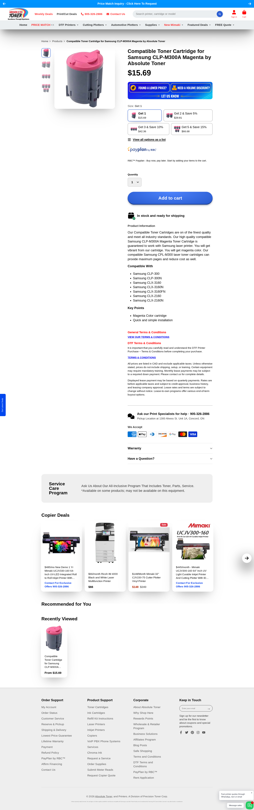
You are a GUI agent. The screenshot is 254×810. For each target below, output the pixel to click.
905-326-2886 (93, 13)
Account (234, 14)
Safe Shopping (142, 750)
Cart (244, 14)
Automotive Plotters (124, 24)
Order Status (49, 712)
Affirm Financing (51, 764)
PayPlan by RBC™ (53, 758)
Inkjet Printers (96, 729)
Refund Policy (50, 752)
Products (57, 41)
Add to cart (170, 198)
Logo (19, 14)
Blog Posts (140, 745)
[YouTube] (203, 732)
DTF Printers (67, 24)
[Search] (220, 14)
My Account (48, 707)
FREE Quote (223, 24)
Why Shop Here (143, 712)
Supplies (151, 24)
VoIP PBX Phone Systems (103, 741)
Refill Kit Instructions (100, 718)
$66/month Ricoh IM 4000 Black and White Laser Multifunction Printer (105, 556)
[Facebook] (181, 732)
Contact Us (117, 13)
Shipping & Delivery (53, 729)
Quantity (133, 174)
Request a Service (99, 758)
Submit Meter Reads (100, 769)
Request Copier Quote (101, 775)
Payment (47, 746)
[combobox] (178, 14)
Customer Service (52, 718)
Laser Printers (96, 724)
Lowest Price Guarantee (56, 735)
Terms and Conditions (147, 756)
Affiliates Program (144, 739)
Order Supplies (96, 764)
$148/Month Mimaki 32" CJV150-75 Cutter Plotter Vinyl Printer (149, 556)
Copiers (92, 735)
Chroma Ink (94, 752)
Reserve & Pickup (52, 724)
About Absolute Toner (146, 707)
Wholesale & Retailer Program (146, 726)
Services (92, 746)
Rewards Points (143, 718)
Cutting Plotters (93, 24)
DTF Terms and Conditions (143, 764)
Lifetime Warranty (52, 741)
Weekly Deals (44, 13)
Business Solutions (145, 733)
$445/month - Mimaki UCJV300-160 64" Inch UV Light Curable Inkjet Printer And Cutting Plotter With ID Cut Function (192, 556)
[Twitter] (186, 732)
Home (23, 24)
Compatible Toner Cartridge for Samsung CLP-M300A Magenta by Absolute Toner (54, 651)
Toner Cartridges (97, 707)
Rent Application (143, 777)
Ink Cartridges (96, 712)
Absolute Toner (103, 796)
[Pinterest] (192, 732)
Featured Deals (198, 24)
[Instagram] (198, 732)
